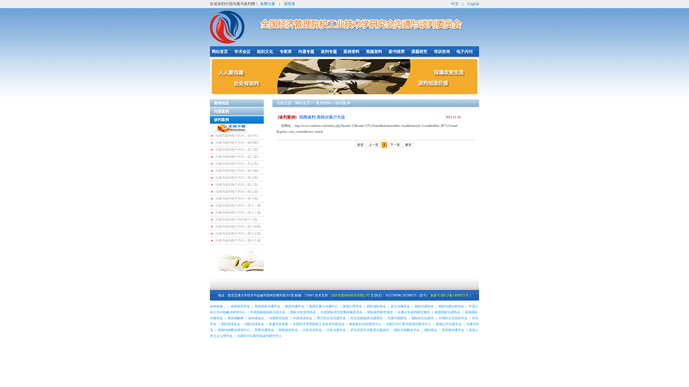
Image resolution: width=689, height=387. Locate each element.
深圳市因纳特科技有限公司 (350, 295)
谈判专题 (329, 51)
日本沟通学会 (336, 330)
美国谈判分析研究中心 (365, 324)
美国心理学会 (352, 306)
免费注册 (267, 4)
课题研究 (419, 51)
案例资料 (351, 51)
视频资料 (374, 51)
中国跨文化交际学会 (452, 318)
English (473, 4)
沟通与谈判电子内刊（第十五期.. (238, 233)
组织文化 (265, 51)
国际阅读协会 (230, 324)
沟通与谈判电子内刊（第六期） (238, 171)
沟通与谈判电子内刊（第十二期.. (238, 212)
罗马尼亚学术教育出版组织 (369, 330)
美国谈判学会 (240, 306)
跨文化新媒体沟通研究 (366, 318)
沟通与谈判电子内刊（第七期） (238, 178)
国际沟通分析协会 (451, 306)
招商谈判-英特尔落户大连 (311, 117)
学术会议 (242, 51)
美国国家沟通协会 (447, 312)
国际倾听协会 (376, 306)
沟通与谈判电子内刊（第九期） (238, 192)
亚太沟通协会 (400, 306)
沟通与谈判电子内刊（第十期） (238, 198)
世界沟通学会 (264, 330)
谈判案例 (221, 120)
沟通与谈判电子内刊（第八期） (238, 185)
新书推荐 (397, 51)
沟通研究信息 (278, 318)
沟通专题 (306, 51)
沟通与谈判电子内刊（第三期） (238, 150)
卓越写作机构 (278, 324)
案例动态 (221, 103)
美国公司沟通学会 (449, 324)
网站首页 (220, 51)
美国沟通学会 (294, 306)
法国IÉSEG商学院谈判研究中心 (259, 336)
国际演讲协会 (254, 324)
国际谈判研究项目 (380, 312)
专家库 (286, 51)
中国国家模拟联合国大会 (268, 312)
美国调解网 (235, 318)
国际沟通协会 (424, 306)
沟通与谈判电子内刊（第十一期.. (238, 205)
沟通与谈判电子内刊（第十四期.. (238, 226)
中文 (455, 4)
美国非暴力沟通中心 (323, 306)
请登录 (289, 4)
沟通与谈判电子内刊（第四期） (238, 143)
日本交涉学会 (312, 330)
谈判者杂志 (256, 318)
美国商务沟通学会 (267, 306)
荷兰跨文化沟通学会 (331, 318)
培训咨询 (442, 51)
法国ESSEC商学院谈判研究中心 (408, 324)
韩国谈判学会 (288, 330)
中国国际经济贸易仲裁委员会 (342, 312)
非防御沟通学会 (453, 330)
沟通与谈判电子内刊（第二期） (238, 157)
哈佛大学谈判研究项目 (414, 312)
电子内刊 (464, 51)
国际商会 (430, 330)
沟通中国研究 (397, 318)
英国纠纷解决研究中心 (234, 330)
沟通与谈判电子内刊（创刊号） (238, 136)
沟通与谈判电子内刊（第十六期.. (238, 240)
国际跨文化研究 (422, 318)
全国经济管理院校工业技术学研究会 (318, 324)
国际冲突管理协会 (303, 312)
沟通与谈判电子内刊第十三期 (236, 219)
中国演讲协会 (302, 318)
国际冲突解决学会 (407, 330)
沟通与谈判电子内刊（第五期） (238, 164)
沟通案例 (221, 111)
